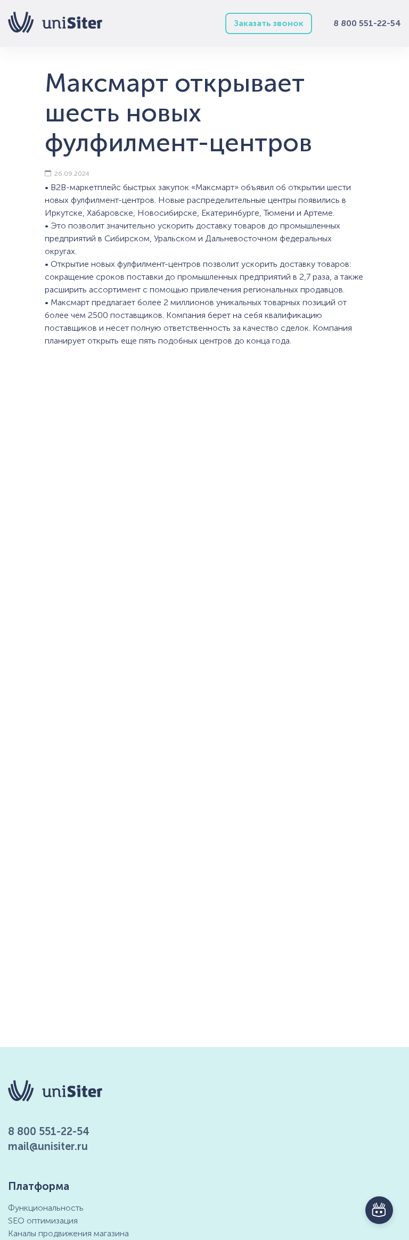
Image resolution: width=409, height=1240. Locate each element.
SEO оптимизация (43, 1220)
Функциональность (46, 1208)
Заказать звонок (269, 23)
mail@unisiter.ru (48, 1146)
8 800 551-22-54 (367, 23)
